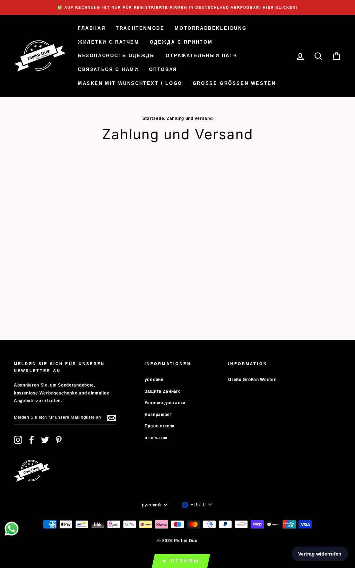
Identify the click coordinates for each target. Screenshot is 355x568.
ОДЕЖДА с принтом (181, 42)
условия (154, 379)
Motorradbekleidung (210, 28)
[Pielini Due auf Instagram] (18, 440)
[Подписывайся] (111, 418)
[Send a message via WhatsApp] (11, 529)
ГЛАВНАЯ (91, 28)
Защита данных (162, 391)
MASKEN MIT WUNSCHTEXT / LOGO (130, 83)
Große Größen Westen (234, 83)
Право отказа (160, 426)
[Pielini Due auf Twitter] (45, 440)
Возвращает (158, 414)
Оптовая (163, 69)
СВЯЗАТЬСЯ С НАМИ (108, 69)
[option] (177, 7)
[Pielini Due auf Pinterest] (58, 440)
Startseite (153, 118)
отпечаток (156, 437)
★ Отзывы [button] (181, 560)
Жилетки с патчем (108, 42)
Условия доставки (165, 402)
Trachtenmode (140, 28)
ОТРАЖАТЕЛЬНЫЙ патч (201, 55)
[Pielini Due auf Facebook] (31, 440)
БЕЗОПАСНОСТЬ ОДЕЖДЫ (116, 55)
